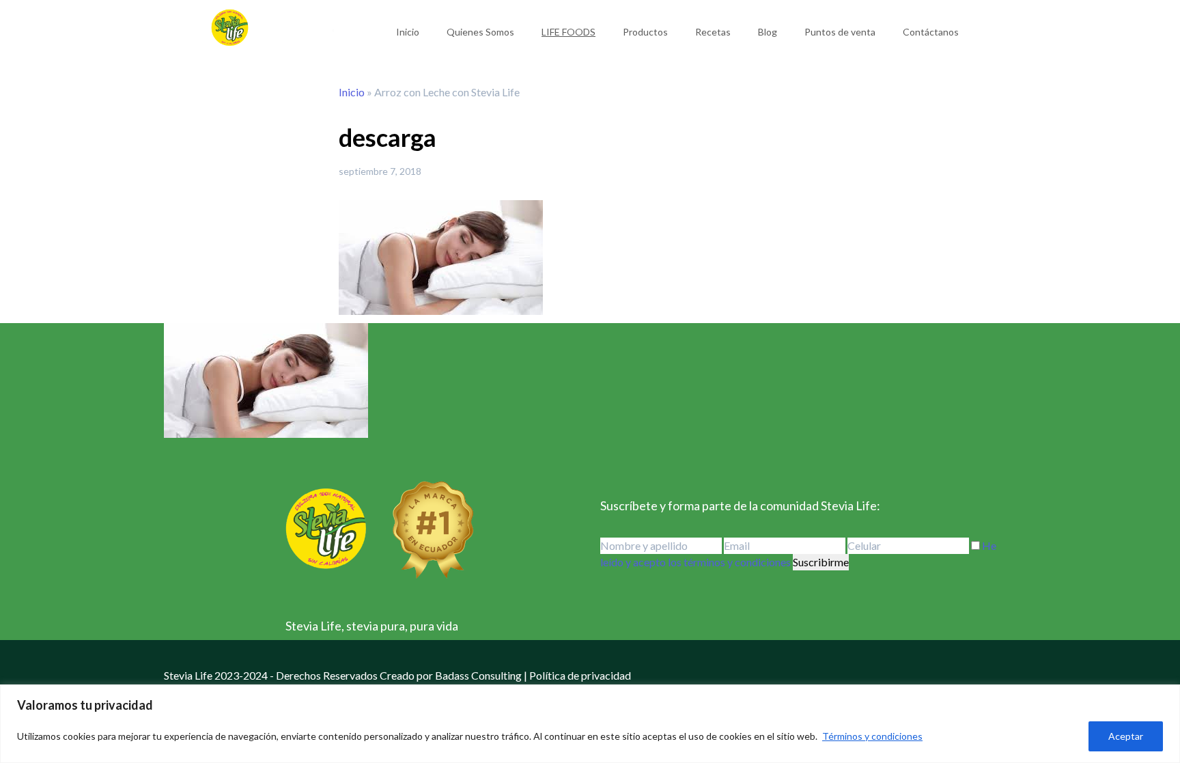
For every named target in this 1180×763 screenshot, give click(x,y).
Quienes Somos (480, 32)
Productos (645, 32)
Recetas (713, 32)
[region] (590, 723)
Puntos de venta (839, 32)
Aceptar (1125, 736)
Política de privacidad (580, 675)
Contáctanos (931, 32)
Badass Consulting (478, 675)
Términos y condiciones (872, 736)
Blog (767, 32)
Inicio (407, 32)
